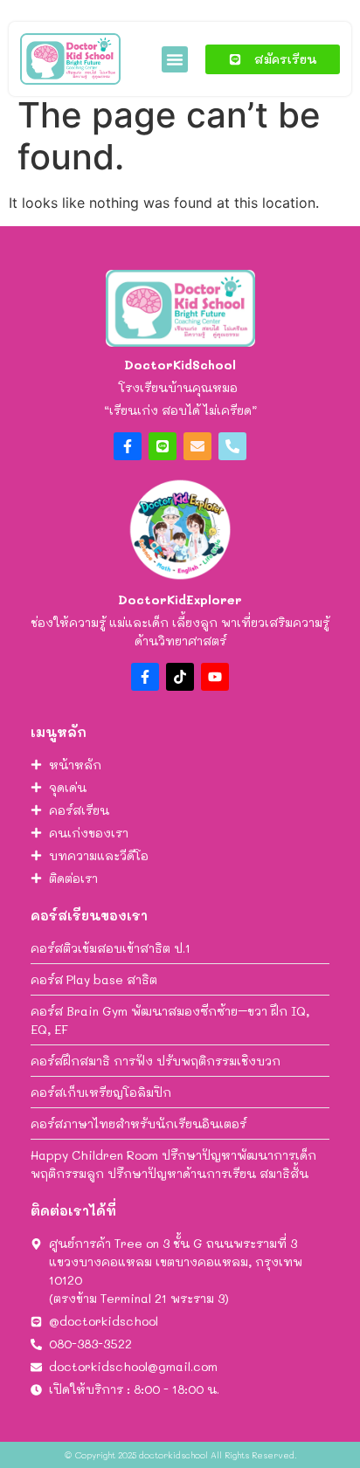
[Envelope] (197, 446)
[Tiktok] (180, 677)
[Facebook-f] (128, 446)
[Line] (163, 446)
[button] (175, 59)
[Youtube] (215, 677)
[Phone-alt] (232, 446)
